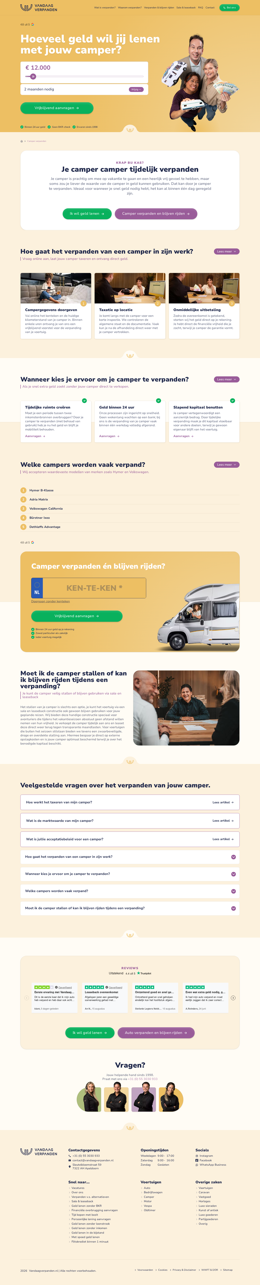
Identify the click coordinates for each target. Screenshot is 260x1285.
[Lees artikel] (130, 802)
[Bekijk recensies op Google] (27, 24)
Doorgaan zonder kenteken (50, 601)
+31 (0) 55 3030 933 (143, 1079)
